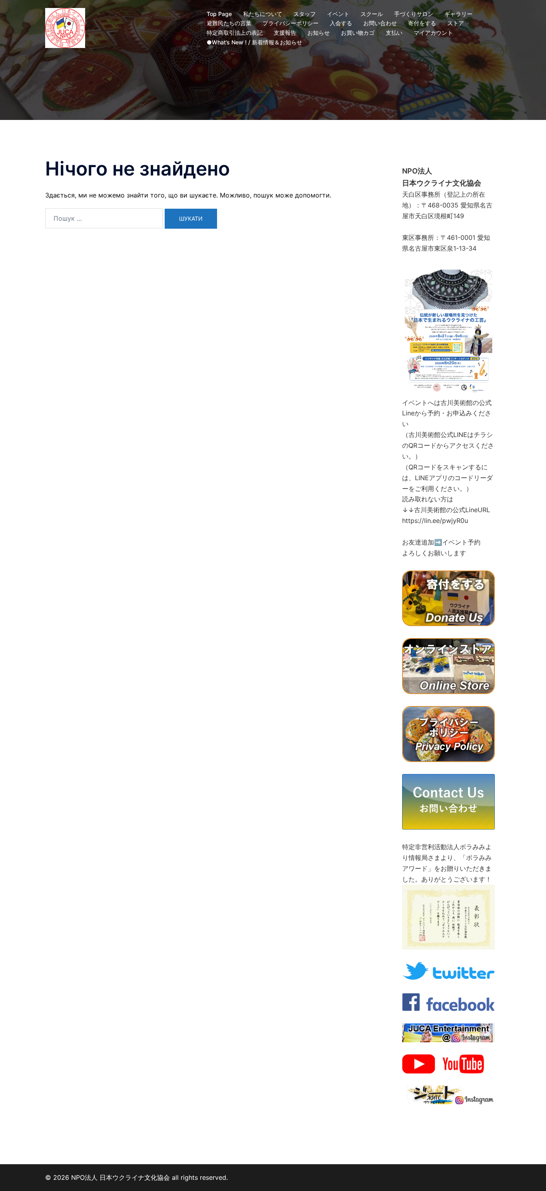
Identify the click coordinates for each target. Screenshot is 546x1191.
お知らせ (318, 32)
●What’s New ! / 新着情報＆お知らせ (254, 42)
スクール (372, 13)
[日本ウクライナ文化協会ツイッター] (448, 970)
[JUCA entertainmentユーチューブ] (448, 1063)
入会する (341, 23)
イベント (338, 13)
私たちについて (262, 13)
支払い (394, 32)
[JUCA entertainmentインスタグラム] (448, 1032)
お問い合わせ (380, 23)
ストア (455, 23)
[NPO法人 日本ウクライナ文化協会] (65, 27)
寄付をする (422, 23)
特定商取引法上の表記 (235, 32)
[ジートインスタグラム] (448, 1094)
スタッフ (304, 13)
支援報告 (285, 32)
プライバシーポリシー (291, 23)
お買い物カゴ (358, 32)
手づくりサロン (413, 13)
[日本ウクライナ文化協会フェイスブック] (448, 1001)
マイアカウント (433, 32)
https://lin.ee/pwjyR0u (435, 521)
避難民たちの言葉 (229, 23)
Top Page (219, 13)
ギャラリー (458, 13)
